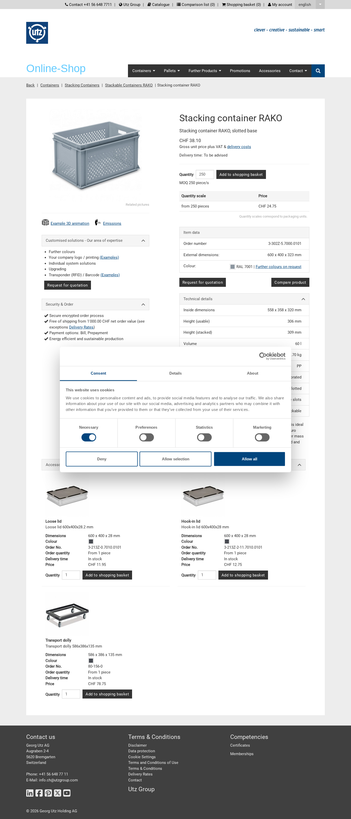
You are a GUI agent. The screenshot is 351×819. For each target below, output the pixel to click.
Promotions (240, 70)
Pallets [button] (170, 70)
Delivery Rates (81, 327)
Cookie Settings (142, 757)
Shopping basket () (243, 4)
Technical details (198, 299)
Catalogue (160, 4)
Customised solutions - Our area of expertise (84, 240)
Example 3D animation (70, 223)
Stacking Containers (82, 85)
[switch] (146, 437)
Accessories (270, 70)
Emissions (112, 223)
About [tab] (252, 373)
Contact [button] (296, 70)
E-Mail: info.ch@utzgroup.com (52, 780)
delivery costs (239, 146)
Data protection (141, 751)
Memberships (242, 754)
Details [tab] (175, 373)
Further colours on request (278, 266)
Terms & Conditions (145, 768)
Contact (135, 780)
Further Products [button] (203, 70)
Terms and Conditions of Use (153, 762)
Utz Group (131, 4)
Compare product (290, 282)
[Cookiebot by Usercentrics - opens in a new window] (263, 356)
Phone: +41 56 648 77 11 (47, 774)
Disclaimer (137, 745)
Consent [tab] (98, 373)
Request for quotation (67, 285)
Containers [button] (141, 70)
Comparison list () (198, 4)
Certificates (240, 745)
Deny (101, 458)
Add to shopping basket (241, 174)
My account (281, 4)
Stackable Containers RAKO (129, 85)
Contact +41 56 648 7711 (90, 4)
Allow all (249, 458)
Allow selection (175, 458)
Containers (49, 85)
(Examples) (109, 257)
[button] (310, 4)
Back (30, 85)
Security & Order (59, 304)
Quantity (186, 174)
